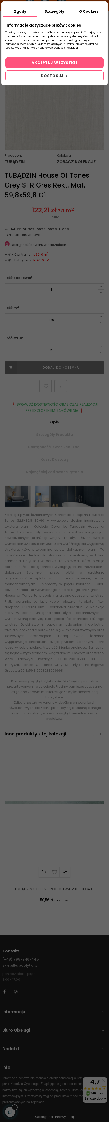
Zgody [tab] (20, 11)
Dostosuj (53, 75)
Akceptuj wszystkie (55, 62)
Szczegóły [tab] (54, 11)
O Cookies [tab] (89, 11)
